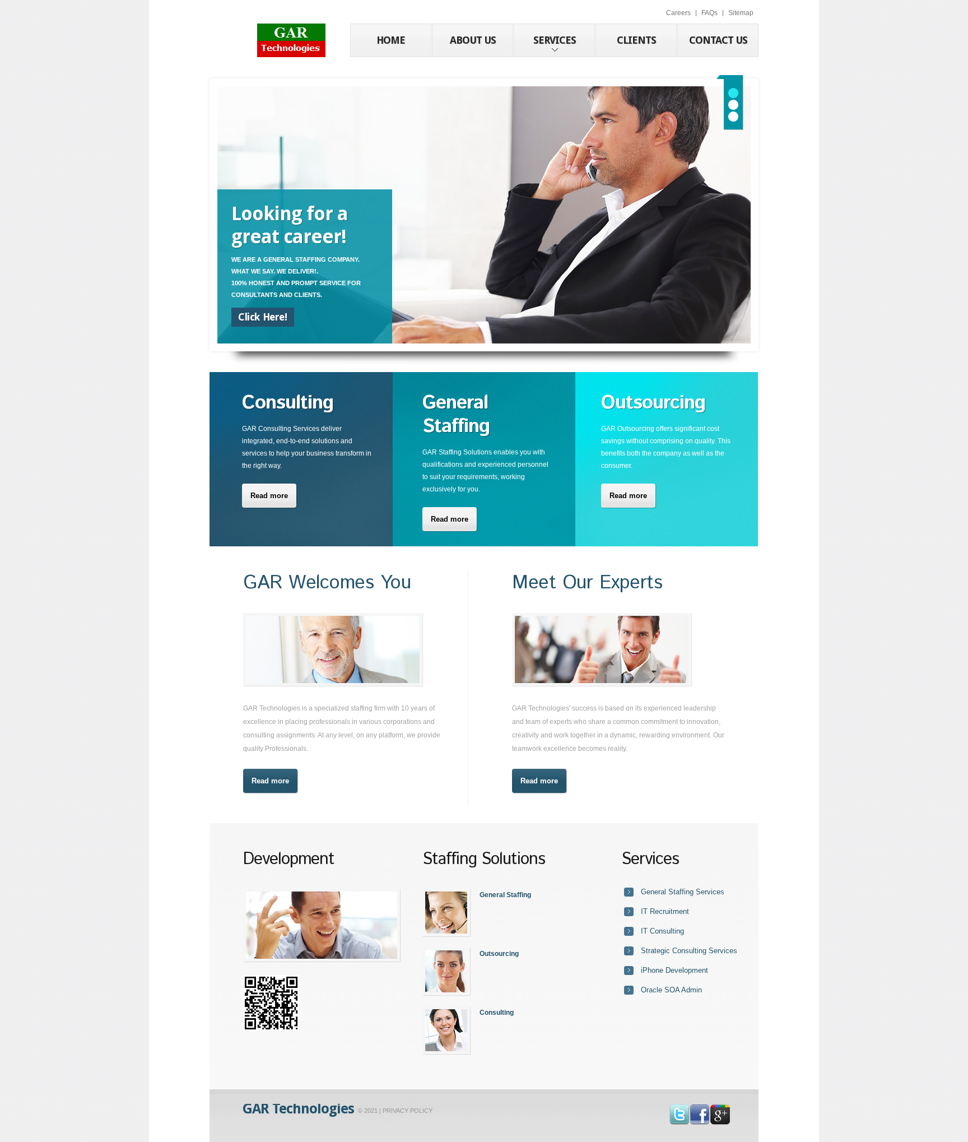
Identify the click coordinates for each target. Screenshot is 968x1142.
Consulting (497, 1012)
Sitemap (740, 13)
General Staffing (505, 895)
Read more (269, 495)
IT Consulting (662, 931)
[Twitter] (679, 1111)
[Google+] (720, 1111)
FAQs (709, 13)
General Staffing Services (682, 892)
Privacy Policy (407, 1110)
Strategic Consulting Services (689, 950)
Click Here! (262, 317)
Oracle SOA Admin (671, 990)
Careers (678, 13)
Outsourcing (499, 954)
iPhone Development (674, 970)
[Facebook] (700, 1111)
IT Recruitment (665, 911)
